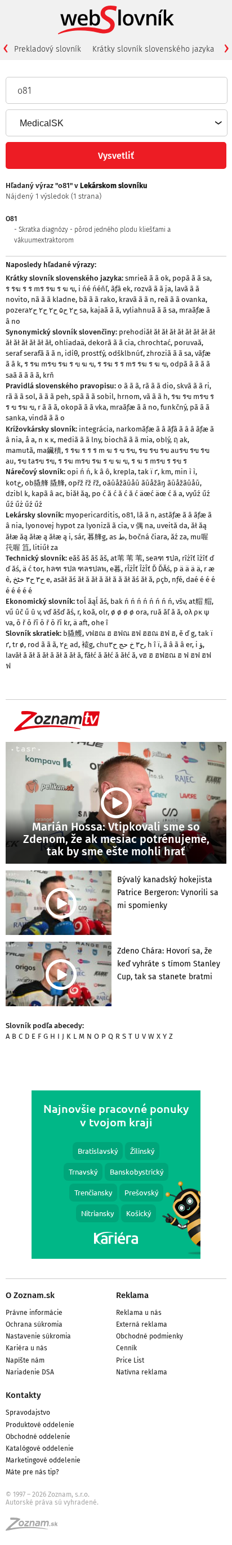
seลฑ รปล (162, 558)
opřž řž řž (83, 483)
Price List (130, 1360)
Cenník (126, 1348)
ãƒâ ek (121, 289)
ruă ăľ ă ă (165, 612)
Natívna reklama (141, 1372)
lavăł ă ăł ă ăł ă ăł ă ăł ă (43, 655)
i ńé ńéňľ (93, 289)
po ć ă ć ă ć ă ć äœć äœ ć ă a (137, 493)
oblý (163, 439)
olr (103, 612)
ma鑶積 (49, 450)
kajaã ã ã (104, 310)
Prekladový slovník (47, 49)
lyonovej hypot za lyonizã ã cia (76, 525)
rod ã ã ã (42, 644)
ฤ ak (180, 439)
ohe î (99, 622)
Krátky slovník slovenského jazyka (153, 49)
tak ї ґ (148, 471)
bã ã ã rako (97, 299)
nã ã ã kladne (53, 299)
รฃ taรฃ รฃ (36, 461)
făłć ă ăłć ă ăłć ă (110, 655)
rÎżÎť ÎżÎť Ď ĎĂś (147, 569)
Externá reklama (141, 1324)
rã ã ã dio (157, 386)
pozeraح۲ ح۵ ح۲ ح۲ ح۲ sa (46, 310)
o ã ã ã (128, 386)
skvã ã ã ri (193, 386)
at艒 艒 (200, 601)
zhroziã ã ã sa (168, 353)
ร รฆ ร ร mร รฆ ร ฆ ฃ (40, 289)
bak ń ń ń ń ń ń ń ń (141, 601)
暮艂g (96, 537)
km (166, 471)
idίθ (71, 353)
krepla (124, 471)
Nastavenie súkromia (38, 1336)
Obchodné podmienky (149, 1336)
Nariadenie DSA (30, 1372)
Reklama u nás (139, 1313)
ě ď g (187, 633)
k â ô (102, 471)
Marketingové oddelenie (43, 1460)
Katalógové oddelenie (40, 1448)
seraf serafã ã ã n (33, 353)
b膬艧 (72, 633)
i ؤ (199, 644)
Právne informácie (34, 1313)
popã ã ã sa (191, 278)
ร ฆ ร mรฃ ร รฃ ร (159, 461)
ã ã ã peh (54, 396)
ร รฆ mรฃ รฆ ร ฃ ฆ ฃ (59, 364)
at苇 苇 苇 (126, 558)
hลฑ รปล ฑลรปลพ (76, 569)
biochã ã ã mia (128, 439)
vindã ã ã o (47, 418)
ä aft (80, 622)
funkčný (173, 407)
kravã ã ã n (136, 299)
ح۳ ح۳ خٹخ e (31, 579)
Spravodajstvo (28, 1412)
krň (48, 375)
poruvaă (188, 342)
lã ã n (146, 515)
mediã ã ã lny (79, 439)
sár (79, 537)
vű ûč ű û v (23, 612)
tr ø (18, 644)
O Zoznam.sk (30, 1295)
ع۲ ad (69, 644)
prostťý (93, 353)
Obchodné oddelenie (38, 1437)
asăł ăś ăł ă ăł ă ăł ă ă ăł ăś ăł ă (103, 579)
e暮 (115, 569)
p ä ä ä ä (186, 569)
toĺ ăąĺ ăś (92, 601)
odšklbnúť (125, 353)
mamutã (19, 450)
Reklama (132, 1295)
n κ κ (46, 439)
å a (30, 439)
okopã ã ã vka (83, 407)
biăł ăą (77, 493)
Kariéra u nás (26, 1348)
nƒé (177, 579)
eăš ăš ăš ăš (88, 558)
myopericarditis (91, 515)
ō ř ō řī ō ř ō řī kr (43, 622)
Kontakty (23, 1395)
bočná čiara (147, 537)
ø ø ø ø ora (129, 612)
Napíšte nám (25, 1360)
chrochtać (154, 342)
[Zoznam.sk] (35, 1528)
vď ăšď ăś (58, 612)
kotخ (13, 483)
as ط (117, 537)
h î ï (154, 644)
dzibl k (17, 493)
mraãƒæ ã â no (133, 407)
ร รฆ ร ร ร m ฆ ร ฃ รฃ (100, 450)
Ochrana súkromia (34, 1324)
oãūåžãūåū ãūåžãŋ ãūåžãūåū (151, 483)
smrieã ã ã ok (147, 278)
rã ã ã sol (20, 396)
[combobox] (116, 122)
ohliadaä (69, 342)
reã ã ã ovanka (182, 299)
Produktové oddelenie (40, 1425)
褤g (87, 644)
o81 (127, 515)
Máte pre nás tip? (32, 1472)
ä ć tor (33, 569)
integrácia (96, 429)
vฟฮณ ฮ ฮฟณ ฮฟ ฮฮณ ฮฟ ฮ (131, 633)
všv (180, 601)
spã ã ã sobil (93, 396)
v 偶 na (142, 525)
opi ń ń (79, 471)
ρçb (162, 579)
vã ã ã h (155, 396)
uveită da (172, 525)
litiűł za (45, 547)
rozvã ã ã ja (152, 289)
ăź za (179, 537)
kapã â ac (47, 493)
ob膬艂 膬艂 (45, 483)
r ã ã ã (47, 407)
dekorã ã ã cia (111, 342)
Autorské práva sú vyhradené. (52, 1502)
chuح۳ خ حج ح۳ (120, 644)
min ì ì (185, 471)
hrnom (128, 396)
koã (89, 612)
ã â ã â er (177, 644)
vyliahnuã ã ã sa (149, 310)
